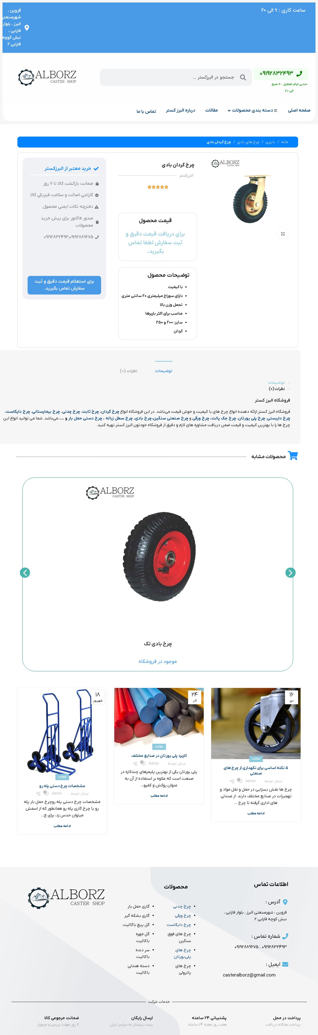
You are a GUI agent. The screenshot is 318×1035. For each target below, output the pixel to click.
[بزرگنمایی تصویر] (283, 234)
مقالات (256, 759)
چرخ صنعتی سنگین (170, 418)
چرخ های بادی (247, 142)
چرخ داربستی (278, 418)
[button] (25, 572)
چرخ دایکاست (18, 411)
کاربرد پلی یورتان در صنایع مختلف (159, 755)
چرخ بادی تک (158, 644)
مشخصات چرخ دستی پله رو (62, 786)
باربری (270, 142)
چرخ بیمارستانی (46, 411)
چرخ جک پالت (223, 418)
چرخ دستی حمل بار (85, 418)
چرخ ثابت (90, 411)
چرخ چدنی (71, 411)
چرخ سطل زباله (119, 418)
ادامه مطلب (256, 813)
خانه (284, 142)
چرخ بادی (143, 418)
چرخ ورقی (200, 418)
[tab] (164, 371)
